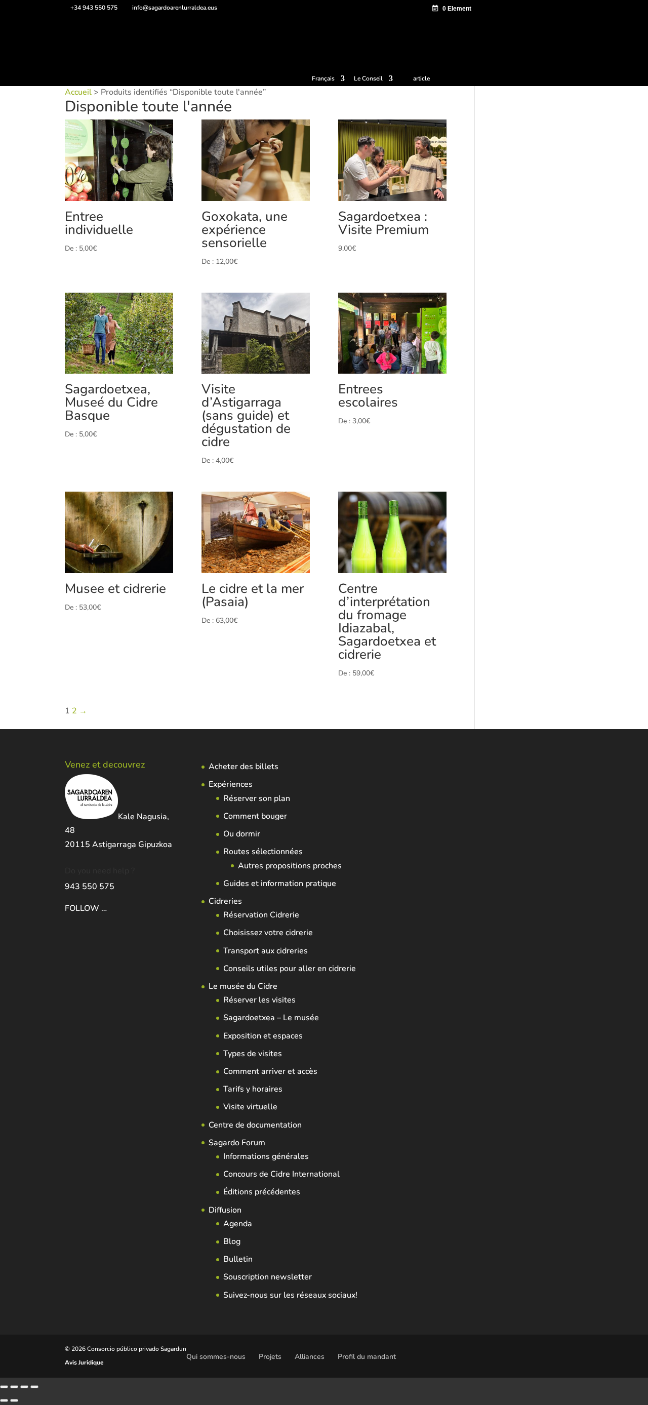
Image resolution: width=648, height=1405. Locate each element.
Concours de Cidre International (281, 1174)
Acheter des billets (243, 766)
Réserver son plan (256, 798)
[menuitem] (328, 80)
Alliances (310, 1356)
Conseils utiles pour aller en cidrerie (289, 968)
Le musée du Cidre (243, 986)
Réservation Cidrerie (261, 914)
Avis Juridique (84, 1362)
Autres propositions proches (290, 865)
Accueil (78, 92)
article (421, 78)
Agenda (237, 1223)
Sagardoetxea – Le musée (271, 1017)
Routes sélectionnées (263, 851)
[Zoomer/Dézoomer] (4, 1386)
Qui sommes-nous (216, 1356)
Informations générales (266, 1156)
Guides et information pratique (279, 883)
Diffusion (225, 1210)
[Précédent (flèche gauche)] (4, 1400)
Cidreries (225, 901)
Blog (231, 1241)
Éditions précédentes (261, 1191)
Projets (270, 1356)
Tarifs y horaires (252, 1089)
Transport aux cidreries (265, 950)
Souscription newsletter (267, 1276)
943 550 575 (89, 886)
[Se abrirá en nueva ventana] (108, 908)
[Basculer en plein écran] (14, 1386)
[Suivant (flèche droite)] (14, 1400)
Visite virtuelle (250, 1106)
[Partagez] (24, 1386)
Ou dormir (241, 833)
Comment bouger (255, 816)
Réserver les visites (259, 1000)
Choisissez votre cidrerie (268, 932)
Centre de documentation (255, 1125)
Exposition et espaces (263, 1035)
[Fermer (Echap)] (34, 1386)
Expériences (231, 784)
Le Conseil (368, 79)
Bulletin (238, 1259)
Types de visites (252, 1053)
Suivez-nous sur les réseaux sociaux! (290, 1295)
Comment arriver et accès (270, 1071)
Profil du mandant (367, 1356)
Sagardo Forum (237, 1142)
